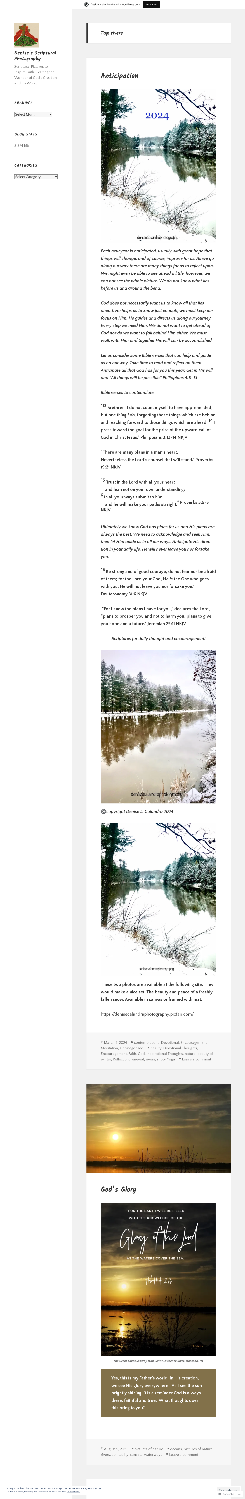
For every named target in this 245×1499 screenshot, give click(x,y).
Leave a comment (196, 1059)
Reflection (121, 1059)
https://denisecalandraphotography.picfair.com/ (147, 1014)
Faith (132, 1054)
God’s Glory (118, 1190)
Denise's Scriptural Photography (35, 56)
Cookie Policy (73, 1492)
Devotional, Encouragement (184, 1043)
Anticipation (119, 76)
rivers (150, 1059)
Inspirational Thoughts (165, 1054)
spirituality (120, 1455)
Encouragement (114, 1054)
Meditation (109, 1048)
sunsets (136, 1455)
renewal (137, 1059)
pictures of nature (148, 1449)
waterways (153, 1455)
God (141, 1054)
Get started (151, 4)
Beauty (155, 1048)
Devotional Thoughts (180, 1048)
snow (161, 1059)
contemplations (146, 1043)
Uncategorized (131, 1048)
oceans (176, 1449)
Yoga (171, 1059)
